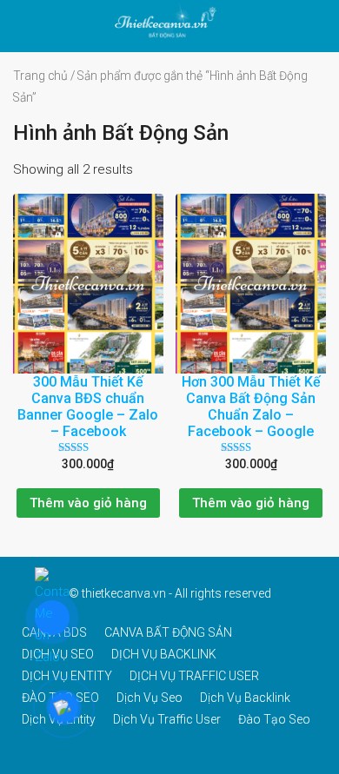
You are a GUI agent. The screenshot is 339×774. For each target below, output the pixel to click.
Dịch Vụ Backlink (245, 698)
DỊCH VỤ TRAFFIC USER (194, 676)
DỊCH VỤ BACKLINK (163, 654)
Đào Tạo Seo (274, 719)
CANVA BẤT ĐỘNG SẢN (168, 632)
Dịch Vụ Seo (149, 698)
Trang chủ (40, 76)
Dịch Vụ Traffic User (167, 719)
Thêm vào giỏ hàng (88, 503)
